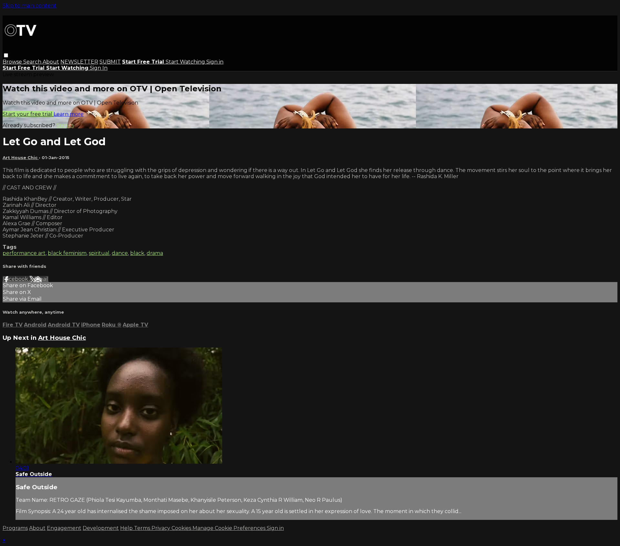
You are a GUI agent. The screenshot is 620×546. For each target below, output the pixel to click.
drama (155, 253)
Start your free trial (28, 114)
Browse (13, 62)
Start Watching (186, 62)
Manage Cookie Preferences (229, 528)
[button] (6, 55)
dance (120, 253)
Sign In (99, 68)
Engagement (64, 528)
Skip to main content (30, 6)
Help (127, 528)
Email (41, 279)
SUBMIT (110, 62)
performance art (24, 253)
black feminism (67, 253)
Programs (15, 528)
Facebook (16, 279)
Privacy (161, 528)
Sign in (214, 62)
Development (101, 528)
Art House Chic (21, 157)
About (51, 62)
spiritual (99, 253)
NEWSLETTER (79, 62)
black (137, 253)
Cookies (181, 528)
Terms (142, 528)
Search (33, 62)
